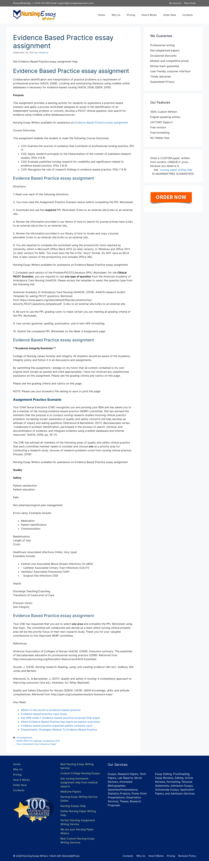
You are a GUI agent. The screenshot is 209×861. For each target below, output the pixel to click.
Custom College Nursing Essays (80, 773)
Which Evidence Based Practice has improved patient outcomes (60, 721)
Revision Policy (187, 855)
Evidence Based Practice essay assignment (101, 122)
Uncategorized (24, 737)
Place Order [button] (190, 3)
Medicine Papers (70, 791)
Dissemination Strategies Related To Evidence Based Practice (59, 729)
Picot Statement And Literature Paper (36, 744)
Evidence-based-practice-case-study (44, 714)
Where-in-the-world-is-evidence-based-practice (50, 710)
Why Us (116, 14)
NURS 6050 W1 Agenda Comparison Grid (38, 740)
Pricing (131, 14)
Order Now (169, 14)
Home (101, 14)
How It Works (149, 14)
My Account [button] (175, 3)
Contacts (187, 14)
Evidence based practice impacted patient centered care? (57, 725)
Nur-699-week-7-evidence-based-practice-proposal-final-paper (60, 717)
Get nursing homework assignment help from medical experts (79, 782)
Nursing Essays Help (73, 806)
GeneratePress (71, 855)
